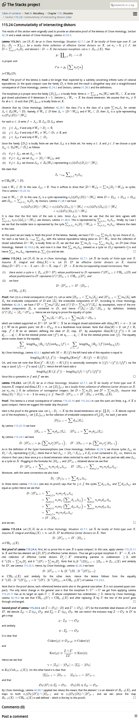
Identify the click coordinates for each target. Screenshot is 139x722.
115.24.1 (19, 437)
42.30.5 (66, 35)
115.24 (18, 17)
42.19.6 (28, 247)
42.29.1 (60, 107)
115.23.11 (130, 549)
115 (59, 13)
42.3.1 (37, 352)
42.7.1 (81, 41)
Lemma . (11, 41)
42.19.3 (15, 597)
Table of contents (11, 13)
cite (69, 17)
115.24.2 (86, 400)
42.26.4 (79, 565)
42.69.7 (38, 690)
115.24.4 (31, 549)
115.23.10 (24, 190)
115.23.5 (29, 565)
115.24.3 (99, 580)
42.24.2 (52, 87)
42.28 (5, 35)
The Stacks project (23, 4)
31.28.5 (85, 87)
